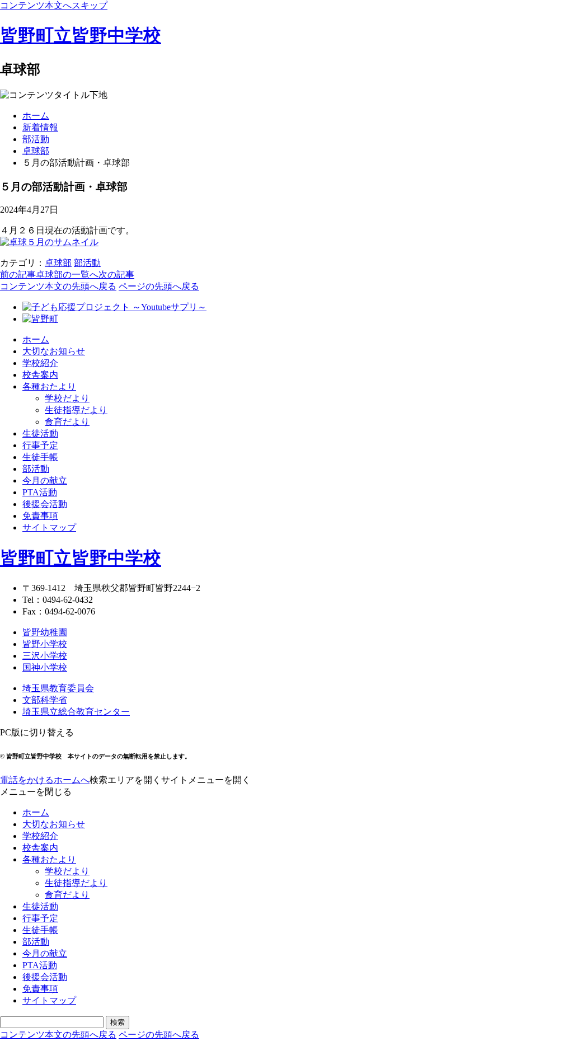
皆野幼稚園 (44, 632)
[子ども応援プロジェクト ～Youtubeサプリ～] (114, 307)
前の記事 (18, 274)
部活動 (35, 139)
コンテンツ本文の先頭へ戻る (58, 286)
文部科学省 (44, 700)
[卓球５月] (49, 242)
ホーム (35, 115)
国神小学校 (44, 667)
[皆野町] (40, 318)
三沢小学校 (44, 655)
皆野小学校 (44, 644)
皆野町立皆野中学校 (80, 35)
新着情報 (40, 127)
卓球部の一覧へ (67, 274)
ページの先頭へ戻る (159, 286)
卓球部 (35, 151)
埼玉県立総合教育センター (76, 711)
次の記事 (116, 274)
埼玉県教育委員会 (58, 688)
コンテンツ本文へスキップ (53, 5)
